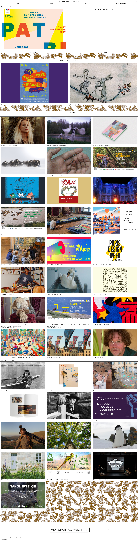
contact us (14, 523)
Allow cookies (4, 539)
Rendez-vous (6, 6)
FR (1, 1)
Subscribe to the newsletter (116, 529)
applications (96, 523)
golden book (41, 523)
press (124, 523)
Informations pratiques (34, 52)
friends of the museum (69, 523)
